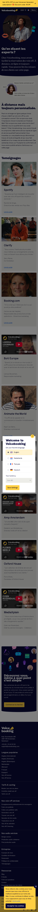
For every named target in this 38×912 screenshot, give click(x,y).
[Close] (32, 436)
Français (17, 464)
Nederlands (18, 458)
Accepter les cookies (15, 906)
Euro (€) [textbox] (10, 480)
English (16, 452)
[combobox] (19, 480)
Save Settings (12, 488)
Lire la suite (16, 901)
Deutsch (17, 470)
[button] (19, 3)
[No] (35, 886)
